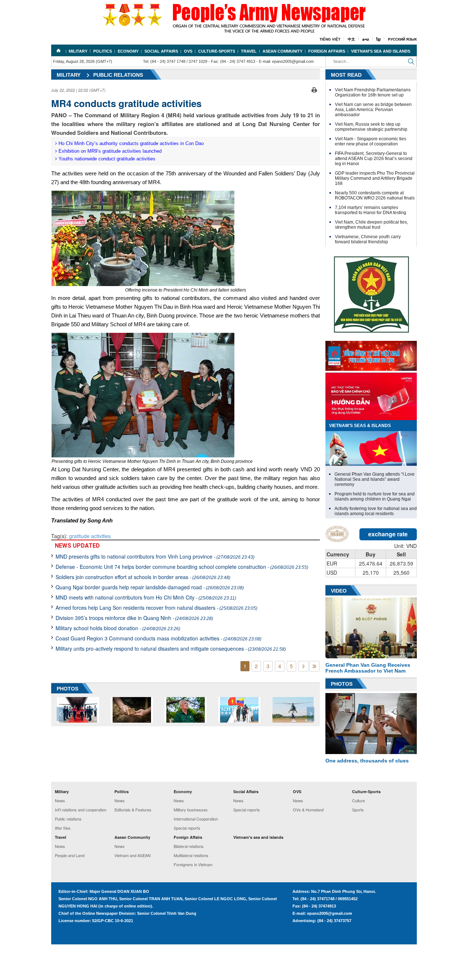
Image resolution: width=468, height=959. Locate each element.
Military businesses (191, 810)
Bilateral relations (189, 846)
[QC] (371, 354)
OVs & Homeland (308, 810)
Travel (249, 51)
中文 (351, 39)
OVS (188, 51)
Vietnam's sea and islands (380, 51)
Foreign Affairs (326, 51)
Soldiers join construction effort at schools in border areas (143, 577)
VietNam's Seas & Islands (360, 425)
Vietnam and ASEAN (132, 855)
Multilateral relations (191, 855)
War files (63, 828)
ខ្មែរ (378, 39)
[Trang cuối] (314, 666)
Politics (102, 51)
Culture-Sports (216, 51)
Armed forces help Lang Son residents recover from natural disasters (156, 607)
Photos (341, 684)
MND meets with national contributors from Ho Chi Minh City (146, 597)
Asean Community (282, 51)
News (60, 800)
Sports (358, 810)
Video (339, 591)
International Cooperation (196, 819)
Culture (358, 800)
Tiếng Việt (330, 39)
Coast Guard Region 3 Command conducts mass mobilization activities (158, 638)
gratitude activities (90, 536)
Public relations (118, 75)
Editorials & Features (132, 810)
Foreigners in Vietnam (193, 864)
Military (78, 51)
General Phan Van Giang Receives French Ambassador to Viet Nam (367, 668)
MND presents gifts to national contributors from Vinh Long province (155, 556)
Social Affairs (161, 51)
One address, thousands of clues (367, 761)
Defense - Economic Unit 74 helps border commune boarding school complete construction (182, 566)
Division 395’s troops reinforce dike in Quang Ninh (134, 617)
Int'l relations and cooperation (80, 810)
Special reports (187, 828)
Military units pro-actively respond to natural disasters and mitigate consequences (171, 648)
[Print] (314, 89)
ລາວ (365, 39)
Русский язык (402, 39)
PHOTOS (67, 689)
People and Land (69, 855)
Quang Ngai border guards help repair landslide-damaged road (150, 587)
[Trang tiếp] (303, 666)
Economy (128, 51)
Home (58, 50)
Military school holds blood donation (118, 628)
